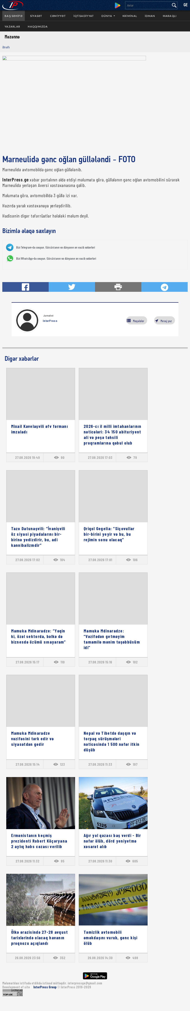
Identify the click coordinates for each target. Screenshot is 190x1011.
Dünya (107, 15)
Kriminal (130, 15)
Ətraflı (6, 47)
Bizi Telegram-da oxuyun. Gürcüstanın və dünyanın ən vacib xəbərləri (55, 247)
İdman (150, 15)
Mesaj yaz (166, 321)
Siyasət (36, 15)
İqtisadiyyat (83, 15)
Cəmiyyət (58, 15)
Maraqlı (170, 15)
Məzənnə (12, 36)
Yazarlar (12, 26)
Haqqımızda (38, 26)
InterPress (50, 321)
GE (186, 5)
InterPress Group (45, 987)
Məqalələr (138, 321)
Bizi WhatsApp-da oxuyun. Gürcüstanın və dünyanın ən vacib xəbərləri (56, 258)
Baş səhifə (13, 15)
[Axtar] (174, 5)
